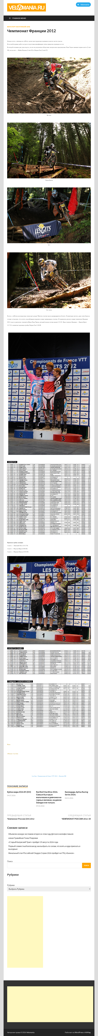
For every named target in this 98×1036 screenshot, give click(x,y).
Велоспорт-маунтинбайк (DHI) (18, 27)
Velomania (30, 1032)
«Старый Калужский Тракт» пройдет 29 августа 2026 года (33, 842)
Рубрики (11, 885)
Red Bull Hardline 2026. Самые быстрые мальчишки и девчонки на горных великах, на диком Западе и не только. (49, 797)
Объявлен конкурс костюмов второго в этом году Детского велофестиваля (40, 834)
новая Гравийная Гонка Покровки (23, 838)
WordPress (79, 1032)
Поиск (10, 861)
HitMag (87, 1032)
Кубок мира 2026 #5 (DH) (19, 792)
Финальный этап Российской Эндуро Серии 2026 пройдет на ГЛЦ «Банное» (41, 853)
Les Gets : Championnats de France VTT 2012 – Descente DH (49, 776)
